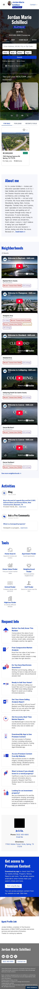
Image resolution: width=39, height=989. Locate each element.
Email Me (19, 837)
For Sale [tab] (7, 123)
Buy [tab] (5, 40)
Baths (20, 52)
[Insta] (17, 114)
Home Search (10, 554)
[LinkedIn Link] (12, 114)
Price (5, 52)
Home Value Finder (10, 569)
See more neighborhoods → (11, 473)
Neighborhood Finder (29, 570)
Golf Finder (29, 587)
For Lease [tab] (18, 123)
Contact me (21, 961)
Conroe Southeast (8, 462)
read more (22, 507)
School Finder (10, 587)
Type (28, 52)
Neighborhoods (12, 247)
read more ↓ (20, 232)
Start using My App (13, 886)
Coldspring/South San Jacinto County (14, 393)
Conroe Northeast (8, 427)
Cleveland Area (7, 358)
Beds (12, 52)
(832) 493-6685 (15, 35)
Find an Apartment (8, 61)
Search (19, 57)
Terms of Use (13, 980)
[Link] (23, 114)
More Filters (21, 61)
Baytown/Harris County (10, 281)
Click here (23, 893)
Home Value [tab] (23, 40)
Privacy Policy (5, 980)
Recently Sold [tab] (31, 123)
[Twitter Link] (28, 114)
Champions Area (8, 316)
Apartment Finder (29, 554)
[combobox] (19, 46)
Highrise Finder (10, 602)
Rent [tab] (13, 40)
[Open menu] (4, 5)
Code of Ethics (11, 971)
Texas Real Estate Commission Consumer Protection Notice (18, 968)
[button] (34, 5)
